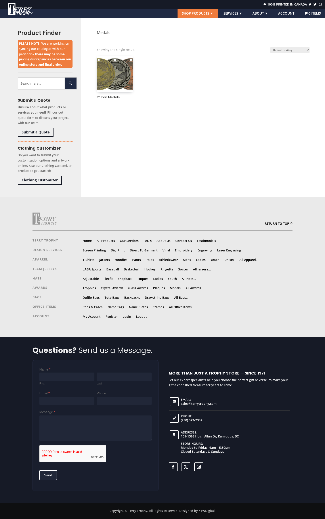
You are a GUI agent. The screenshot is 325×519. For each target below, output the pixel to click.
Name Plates (138, 307)
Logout (141, 316)
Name (44, 369)
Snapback (125, 279)
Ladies (201, 260)
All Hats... (189, 279)
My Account (92, 316)
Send (48, 475)
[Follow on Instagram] (198, 466)
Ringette (167, 269)
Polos (150, 260)
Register (111, 316)
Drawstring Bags (157, 297)
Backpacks (132, 297)
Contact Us (183, 241)
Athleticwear (168, 260)
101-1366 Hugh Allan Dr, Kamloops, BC (210, 436)
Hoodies (121, 260)
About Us (163, 241)
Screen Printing (94, 250)
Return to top (277, 223)
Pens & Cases (93, 307)
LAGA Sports (92, 269)
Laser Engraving (229, 250)
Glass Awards (138, 288)
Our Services (129, 241)
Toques (142, 279)
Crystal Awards (112, 288)
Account (286, 13)
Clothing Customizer (40, 180)
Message (47, 412)
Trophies (89, 288)
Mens (187, 260)
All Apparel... (248, 260)
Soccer (183, 269)
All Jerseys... (202, 269)
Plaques (159, 288)
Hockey (150, 269)
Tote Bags (112, 297)
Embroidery (184, 250)
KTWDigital (207, 511)
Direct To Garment (144, 250)
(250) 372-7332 (191, 420)
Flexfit (108, 279)
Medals (175, 288)
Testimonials (206, 241)
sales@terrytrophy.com (198, 403)
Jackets (104, 260)
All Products (106, 241)
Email (44, 393)
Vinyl (166, 250)
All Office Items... (181, 307)
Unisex (229, 260)
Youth (215, 260)
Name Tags (115, 307)
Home (87, 241)
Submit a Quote (36, 132)
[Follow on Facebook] (173, 466)
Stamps (158, 307)
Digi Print (118, 250)
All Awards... (194, 288)
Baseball (112, 269)
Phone (101, 393)
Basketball (132, 269)
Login (127, 316)
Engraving (204, 250)
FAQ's (147, 241)
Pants (136, 260)
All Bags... (181, 297)
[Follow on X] (186, 466)
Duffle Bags (91, 297)
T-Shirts (88, 260)
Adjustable (91, 279)
